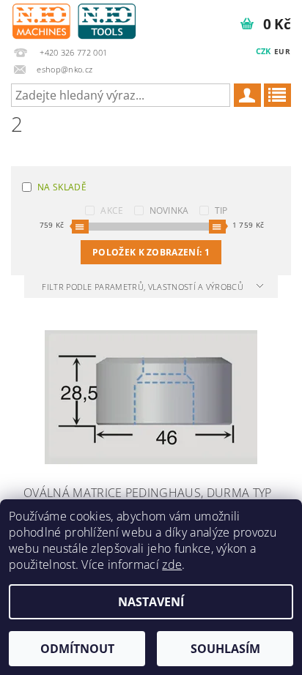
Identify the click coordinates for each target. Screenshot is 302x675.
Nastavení (151, 602)
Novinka (169, 210)
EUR (282, 51)
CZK (263, 50)
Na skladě (61, 187)
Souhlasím (225, 649)
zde (172, 564)
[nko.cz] (74, 19)
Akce (111, 210)
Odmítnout (77, 649)
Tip (221, 210)
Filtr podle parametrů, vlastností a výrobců (144, 286)
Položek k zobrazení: (151, 252)
